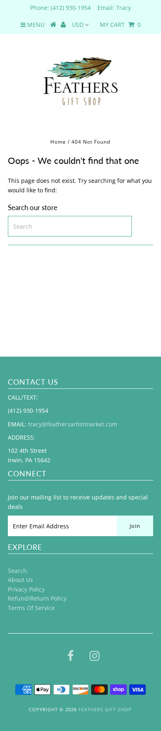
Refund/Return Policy (37, 598)
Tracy (123, 8)
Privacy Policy (26, 589)
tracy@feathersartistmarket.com (72, 424)
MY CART (120, 24)
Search (17, 571)
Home (58, 141)
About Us (20, 580)
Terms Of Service (31, 608)
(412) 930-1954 (71, 8)
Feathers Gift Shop (105, 709)
